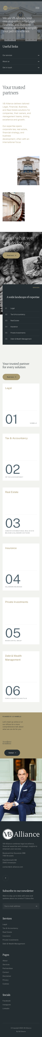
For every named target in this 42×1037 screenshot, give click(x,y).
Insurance (6, 936)
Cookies (6, 984)
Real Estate (7, 932)
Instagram (7, 1005)
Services (6, 964)
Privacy (6, 980)
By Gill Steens (21, 1031)
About (5, 961)
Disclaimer (7, 976)
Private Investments (10, 940)
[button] (37, 8)
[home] (11, 8)
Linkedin (6, 1008)
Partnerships (8, 968)
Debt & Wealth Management (14, 944)
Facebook (7, 1001)
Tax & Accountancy (10, 928)
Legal (5, 924)
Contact (6, 972)
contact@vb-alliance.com (13, 867)
